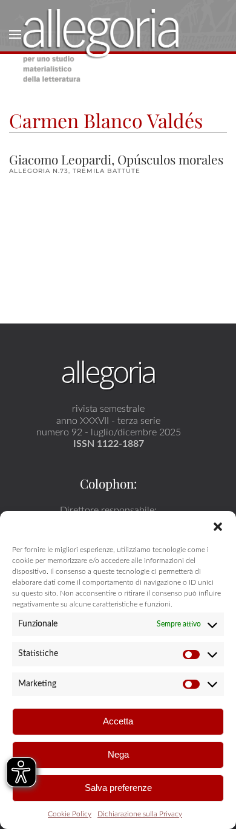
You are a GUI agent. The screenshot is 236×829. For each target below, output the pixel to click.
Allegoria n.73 (38, 171)
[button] (218, 526)
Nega (118, 754)
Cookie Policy (69, 814)
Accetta (118, 721)
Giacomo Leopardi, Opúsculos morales (116, 159)
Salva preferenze (118, 787)
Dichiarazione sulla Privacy (139, 814)
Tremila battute (106, 171)
